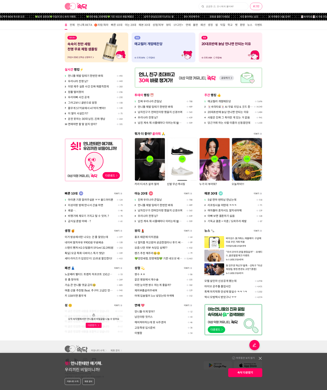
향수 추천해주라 (185, 16)
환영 (242, 25)
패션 (203, 25)
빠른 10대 (116, 25)
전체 (72, 25)
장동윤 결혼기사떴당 (214, 16)
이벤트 (258, 25)
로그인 (256, 6)
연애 (188, 25)
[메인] (76, 6)
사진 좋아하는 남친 (243, 16)
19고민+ (178, 25)
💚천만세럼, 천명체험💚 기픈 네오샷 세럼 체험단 (104, 16)
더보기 (256, 133)
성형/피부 (158, 25)
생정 (210, 25)
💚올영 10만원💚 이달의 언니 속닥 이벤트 (49, 16)
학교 (230, 25)
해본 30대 (144, 25)
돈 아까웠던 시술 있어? (273, 16)
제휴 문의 (115, 350)
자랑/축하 (102, 25)
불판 (195, 25)
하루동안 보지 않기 (245, 358)
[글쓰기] (254, 345)
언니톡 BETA (84, 25)
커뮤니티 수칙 (97, 350)
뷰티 (168, 25)
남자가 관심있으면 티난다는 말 (152, 16)
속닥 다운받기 (245, 372)
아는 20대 (130, 25)
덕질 (222, 25)
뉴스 (249, 25)
